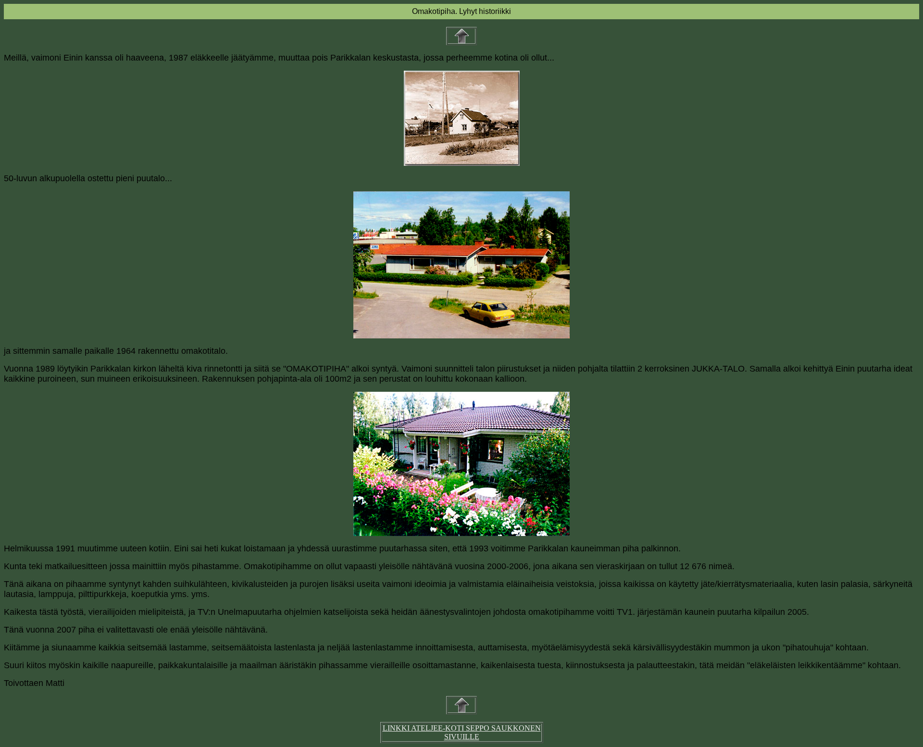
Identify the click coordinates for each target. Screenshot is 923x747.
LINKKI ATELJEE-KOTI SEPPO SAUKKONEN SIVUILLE (462, 732)
